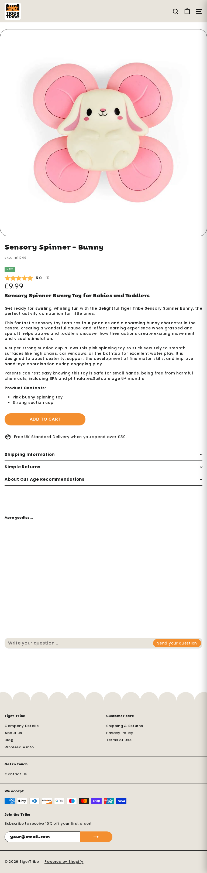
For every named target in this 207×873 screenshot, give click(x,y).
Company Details (22, 725)
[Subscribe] (96, 836)
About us (13, 732)
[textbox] (79, 643)
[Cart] (187, 11)
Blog (9, 739)
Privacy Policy (119, 732)
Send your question (177, 643)
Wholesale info (19, 747)
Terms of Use (119, 739)
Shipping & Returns (124, 725)
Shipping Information (30, 454)
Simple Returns (23, 467)
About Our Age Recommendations (45, 479)
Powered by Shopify (64, 861)
